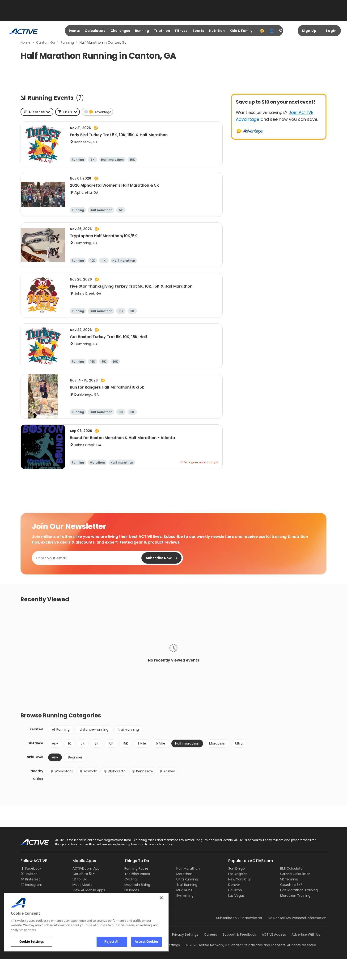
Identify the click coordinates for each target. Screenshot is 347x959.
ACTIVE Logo (31, 840)
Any (55, 743)
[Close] (161, 898)
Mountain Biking (137, 884)
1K (69, 743)
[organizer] (271, 30)
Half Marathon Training (299, 890)
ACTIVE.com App (86, 868)
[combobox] (37, 112)
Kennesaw (144, 771)
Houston (235, 890)
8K (96, 743)
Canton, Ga (45, 42)
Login (331, 30)
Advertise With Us (306, 934)
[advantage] (262, 30)
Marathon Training (295, 895)
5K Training (289, 879)
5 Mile (160, 743)
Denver (234, 884)
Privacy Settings (185, 934)
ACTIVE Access (274, 934)
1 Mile (142, 743)
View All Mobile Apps (88, 890)
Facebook (33, 868)
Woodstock (64, 771)
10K (110, 743)
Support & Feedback (239, 934)
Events (74, 30)
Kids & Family (241, 30)
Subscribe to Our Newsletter (239, 918)
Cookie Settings (31, 941)
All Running (61, 729)
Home (25, 42)
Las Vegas (236, 895)
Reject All (111, 941)
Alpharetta (117, 771)
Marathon (217, 743)
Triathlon (162, 30)
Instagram (33, 884)
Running (142, 30)
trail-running (128, 729)
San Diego (236, 868)
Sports (198, 30)
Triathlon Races (137, 873)
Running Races (136, 868)
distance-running (94, 729)
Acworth (90, 771)
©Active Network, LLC (208, 945)
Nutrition (217, 30)
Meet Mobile (82, 884)
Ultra (239, 743)
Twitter (31, 873)
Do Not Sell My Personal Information (297, 918)
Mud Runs (184, 890)
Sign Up (309, 30)
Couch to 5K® (83, 873)
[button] (67, 112)
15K (125, 743)
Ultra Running (187, 879)
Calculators (95, 30)
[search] (281, 30)
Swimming (185, 895)
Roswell (169, 771)
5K (83, 743)
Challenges (120, 30)
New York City (239, 879)
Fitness (181, 30)
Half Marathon (188, 868)
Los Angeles (237, 873)
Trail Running (186, 884)
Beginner (75, 757)
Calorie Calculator (295, 873)
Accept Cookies (146, 941)
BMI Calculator (292, 868)
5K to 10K (79, 879)
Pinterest (32, 879)
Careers (210, 934)
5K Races (131, 890)
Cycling (130, 879)
